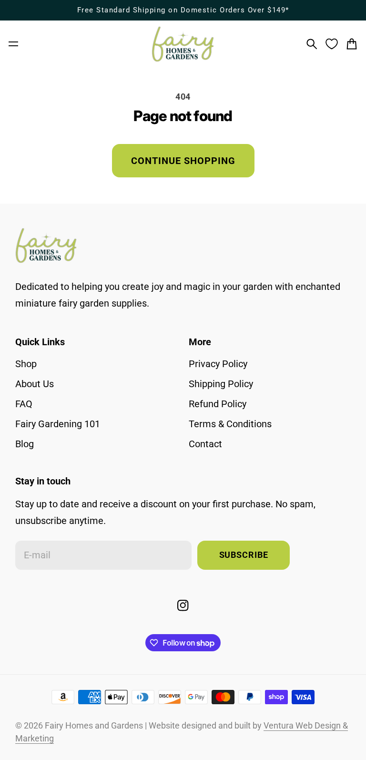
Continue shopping (183, 160)
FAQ (23, 404)
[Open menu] (13, 43)
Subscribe (243, 555)
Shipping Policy (221, 384)
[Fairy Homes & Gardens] (183, 44)
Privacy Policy (218, 364)
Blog (24, 444)
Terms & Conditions (230, 424)
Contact (205, 444)
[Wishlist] (331, 44)
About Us (34, 384)
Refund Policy (217, 404)
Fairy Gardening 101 (57, 424)
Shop (26, 364)
